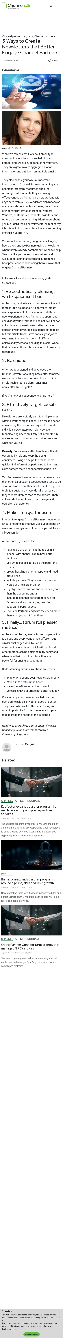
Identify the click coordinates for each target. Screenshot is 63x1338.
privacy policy (41, 1326)
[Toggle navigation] (57, 6)
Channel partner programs (17, 36)
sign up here (44, 395)
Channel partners (44, 36)
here (25, 734)
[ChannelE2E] (16, 5)
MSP (4, 873)
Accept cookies (31, 1334)
